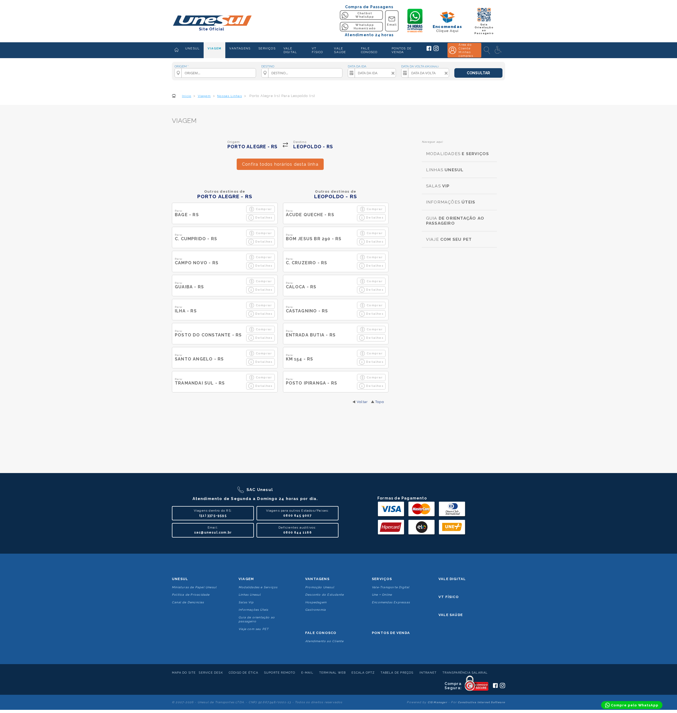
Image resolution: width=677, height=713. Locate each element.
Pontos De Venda (391, 633)
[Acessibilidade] (498, 50)
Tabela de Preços (397, 672)
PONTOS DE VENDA (401, 50)
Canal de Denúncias (188, 602)
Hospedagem (316, 602)
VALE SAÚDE (340, 50)
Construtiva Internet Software (481, 702)
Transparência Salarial (465, 672)
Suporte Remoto (279, 672)
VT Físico (448, 597)
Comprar (264, 209)
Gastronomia (315, 610)
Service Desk (211, 672)
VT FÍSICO (317, 50)
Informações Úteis (253, 610)
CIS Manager (437, 702)
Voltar (362, 402)
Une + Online (382, 594)
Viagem (246, 579)
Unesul (180, 579)
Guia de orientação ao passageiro (257, 619)
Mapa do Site (184, 672)
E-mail (307, 672)
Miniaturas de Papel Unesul (194, 587)
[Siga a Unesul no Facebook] (429, 50)
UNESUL (192, 48)
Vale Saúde (450, 615)
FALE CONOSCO (369, 50)
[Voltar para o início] (211, 21)
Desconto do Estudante (324, 594)
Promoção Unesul (319, 587)
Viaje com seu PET (254, 629)
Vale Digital (452, 579)
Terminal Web (332, 672)
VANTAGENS (239, 48)
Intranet (428, 672)
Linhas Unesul (250, 594)
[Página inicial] (176, 50)
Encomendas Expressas (391, 602)
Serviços (382, 579)
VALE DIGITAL (290, 50)
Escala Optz (363, 672)
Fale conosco (320, 633)
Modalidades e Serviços (258, 587)
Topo (379, 402)
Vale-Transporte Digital (391, 587)
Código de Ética (243, 672)
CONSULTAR (478, 73)
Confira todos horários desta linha (280, 164)
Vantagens (317, 579)
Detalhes (264, 217)
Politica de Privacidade (191, 594)
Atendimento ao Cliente (324, 641)
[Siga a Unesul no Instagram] (436, 50)
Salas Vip (246, 602)
